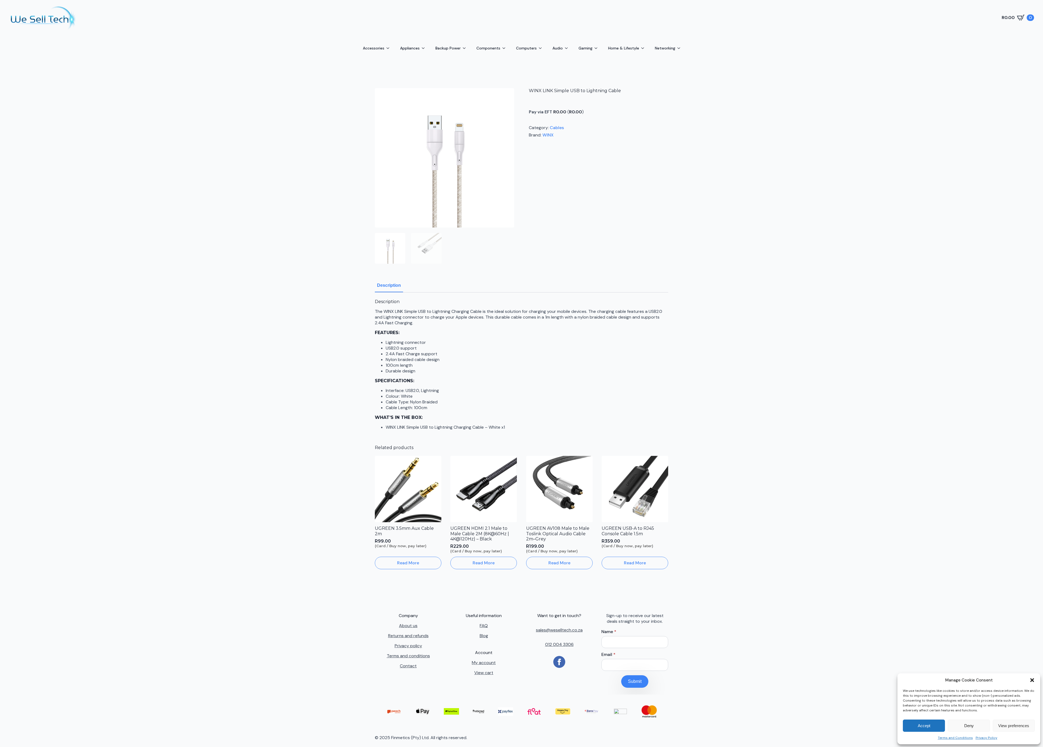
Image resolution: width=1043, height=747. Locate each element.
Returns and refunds (408, 636)
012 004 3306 (559, 644)
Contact (408, 666)
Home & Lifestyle (623, 48)
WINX (548, 135)
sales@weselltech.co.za (559, 630)
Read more (408, 563)
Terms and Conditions (955, 738)
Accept (924, 725)
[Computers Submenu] (542, 48)
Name (608, 632)
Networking (665, 48)
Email (608, 654)
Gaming (585, 48)
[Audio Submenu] (568, 48)
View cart (483, 673)
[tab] (389, 285)
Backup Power (448, 48)
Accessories (373, 48)
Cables (557, 127)
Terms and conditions (408, 656)
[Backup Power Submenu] (466, 48)
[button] (1032, 680)
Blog (484, 636)
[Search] (464, 17)
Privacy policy (408, 646)
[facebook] (559, 662)
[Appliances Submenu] (425, 48)
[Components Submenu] (505, 48)
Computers (526, 48)
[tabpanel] (521, 364)
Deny (969, 725)
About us (408, 625)
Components (488, 48)
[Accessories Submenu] (389, 48)
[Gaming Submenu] (597, 48)
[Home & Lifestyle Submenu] (644, 48)
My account (484, 662)
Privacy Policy (986, 738)
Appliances (410, 48)
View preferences (1013, 725)
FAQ (484, 625)
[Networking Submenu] (680, 48)
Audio (557, 48)
